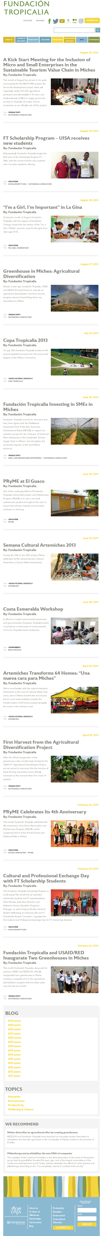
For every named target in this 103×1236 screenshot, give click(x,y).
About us (8, 39)
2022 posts (14, 1029)
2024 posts (14, 1021)
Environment (57, 39)
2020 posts (14, 1037)
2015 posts (14, 1059)
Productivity (33, 39)
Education (45, 39)
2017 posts (14, 1050)
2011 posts (14, 1076)
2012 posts (14, 1071)
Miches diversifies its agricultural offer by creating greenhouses (42, 1132)
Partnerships (35, 1219)
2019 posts (14, 1042)
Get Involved (94, 39)
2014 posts (14, 1063)
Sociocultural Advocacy (69, 40)
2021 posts (14, 1033)
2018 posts (14, 1046)
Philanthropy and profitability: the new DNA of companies (39, 1153)
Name (80, 1206)
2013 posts (14, 1067)
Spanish (40, 21)
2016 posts (14, 1054)
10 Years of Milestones (21, 40)
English (27, 21)
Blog (82, 39)
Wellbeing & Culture (21, 1109)
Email (80, 1214)
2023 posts (14, 1025)
